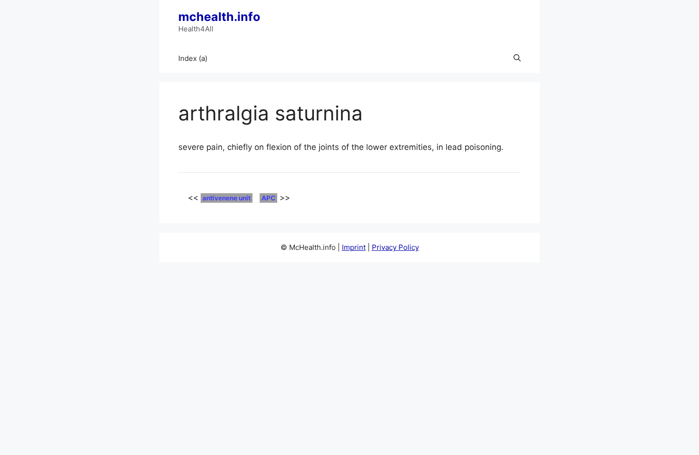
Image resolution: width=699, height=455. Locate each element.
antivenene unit (227, 198)
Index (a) (192, 58)
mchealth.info (219, 17)
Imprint (354, 247)
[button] (517, 58)
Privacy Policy (395, 247)
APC (268, 198)
